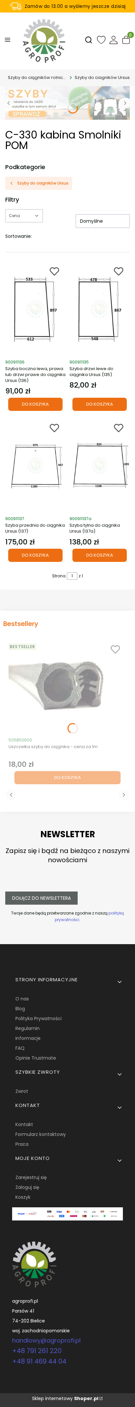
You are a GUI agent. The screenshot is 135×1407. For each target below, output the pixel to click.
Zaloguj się (27, 1187)
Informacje (28, 1038)
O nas (22, 998)
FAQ (20, 1048)
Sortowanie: (18, 236)
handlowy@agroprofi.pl (46, 1340)
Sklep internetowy (65, 1398)
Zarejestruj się (31, 1177)
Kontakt (24, 1124)
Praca (22, 1144)
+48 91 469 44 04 (39, 1361)
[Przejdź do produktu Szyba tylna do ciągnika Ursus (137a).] (99, 465)
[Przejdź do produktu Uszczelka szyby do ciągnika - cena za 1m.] (67, 687)
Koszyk (22, 1197)
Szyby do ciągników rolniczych (37, 77)
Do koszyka (35, 404)
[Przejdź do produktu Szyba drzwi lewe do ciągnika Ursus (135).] (99, 309)
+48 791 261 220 (37, 1350)
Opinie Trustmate (35, 1058)
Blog (20, 1008)
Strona (59, 576)
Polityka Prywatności (38, 1018)
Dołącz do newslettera (41, 898)
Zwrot (21, 1091)
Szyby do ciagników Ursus (102, 77)
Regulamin (27, 1028)
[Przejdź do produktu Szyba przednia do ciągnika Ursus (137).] (35, 465)
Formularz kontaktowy (40, 1134)
